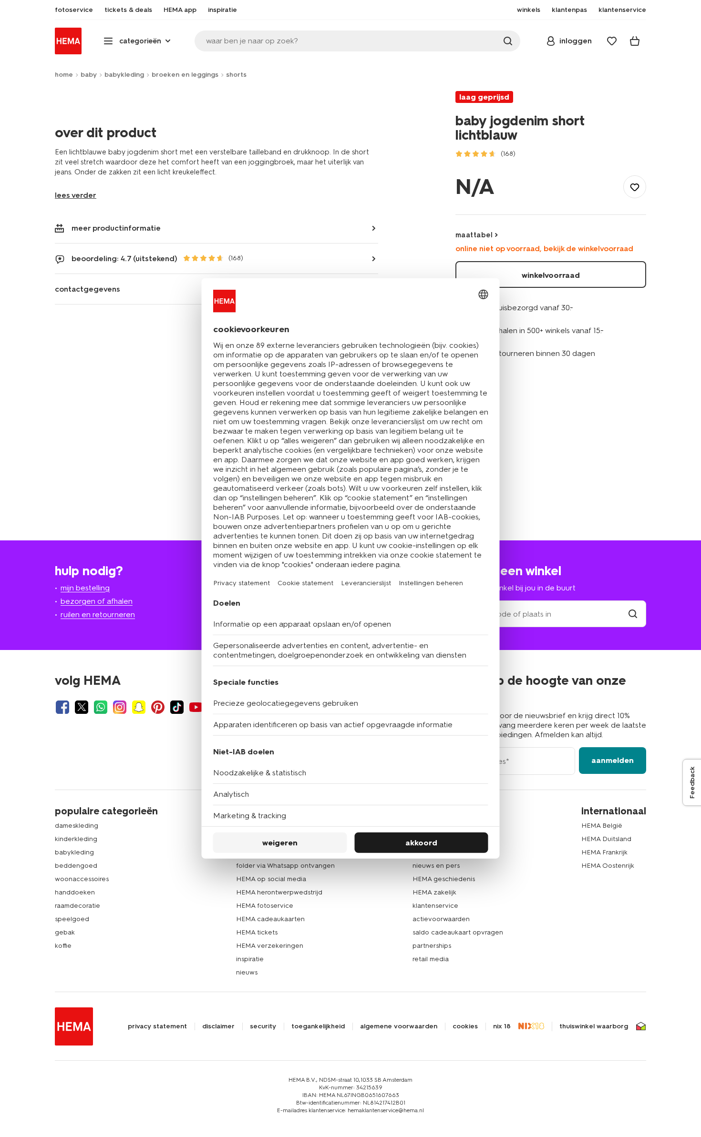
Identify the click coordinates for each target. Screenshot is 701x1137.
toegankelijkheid (318, 1026)
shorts (236, 75)
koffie (63, 946)
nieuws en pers (436, 866)
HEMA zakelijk (434, 892)
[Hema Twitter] (81, 707)
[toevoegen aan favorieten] (634, 186)
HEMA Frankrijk (604, 852)
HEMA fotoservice (264, 906)
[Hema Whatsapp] (100, 707)
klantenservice (435, 906)
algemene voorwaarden (398, 1026)
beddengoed (76, 866)
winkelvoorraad (551, 275)
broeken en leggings (185, 75)
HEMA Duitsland (606, 839)
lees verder (75, 195)
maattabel (474, 235)
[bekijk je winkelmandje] (634, 41)
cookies (465, 1026)
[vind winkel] (633, 614)
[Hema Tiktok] (177, 707)
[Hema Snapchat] (138, 707)
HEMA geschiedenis (443, 879)
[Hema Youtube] (196, 707)
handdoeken (75, 892)
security (263, 1026)
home (64, 75)
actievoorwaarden (441, 919)
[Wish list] (611, 41)
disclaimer (218, 1026)
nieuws (247, 972)
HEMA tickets (257, 932)
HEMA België (601, 826)
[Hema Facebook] (62, 707)
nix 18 (502, 1026)
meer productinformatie (116, 228)
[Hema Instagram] (119, 707)
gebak (65, 932)
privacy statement (157, 1026)
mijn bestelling (85, 587)
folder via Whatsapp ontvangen (285, 866)
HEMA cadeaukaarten (270, 919)
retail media (430, 959)
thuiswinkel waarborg (593, 1026)
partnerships (431, 946)
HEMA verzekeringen (269, 946)
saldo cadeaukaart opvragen (457, 932)
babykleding (124, 75)
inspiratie (250, 959)
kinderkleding (76, 839)
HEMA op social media (271, 879)
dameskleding (76, 826)
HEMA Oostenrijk (607, 866)
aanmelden (612, 760)
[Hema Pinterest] (158, 707)
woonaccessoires (82, 879)
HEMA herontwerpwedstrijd (279, 892)
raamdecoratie (77, 906)
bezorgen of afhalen (97, 601)
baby (89, 75)
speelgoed (72, 919)
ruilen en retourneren (98, 614)
